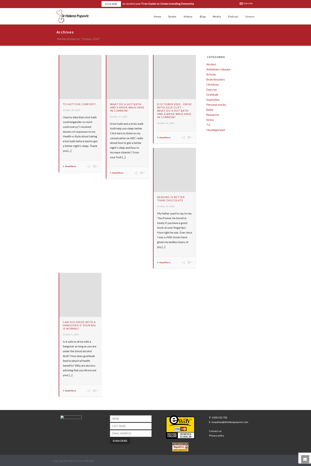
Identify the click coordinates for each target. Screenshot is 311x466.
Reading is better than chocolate (171, 199)
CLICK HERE (111, 4)
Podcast (233, 16)
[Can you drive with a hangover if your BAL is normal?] (80, 295)
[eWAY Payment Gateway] (180, 426)
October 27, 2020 (118, 116)
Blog (203, 16)
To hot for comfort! (79, 104)
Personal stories (216, 104)
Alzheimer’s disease (218, 69)
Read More (70, 166)
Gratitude (212, 94)
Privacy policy (216, 435)
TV (208, 124)
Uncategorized (215, 129)
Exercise (211, 89)
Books (172, 16)
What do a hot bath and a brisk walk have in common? (127, 107)
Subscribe (248, 3)
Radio (209, 109)
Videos (188, 16)
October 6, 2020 (71, 334)
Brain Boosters (215, 79)
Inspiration (213, 99)
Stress (210, 119)
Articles (211, 74)
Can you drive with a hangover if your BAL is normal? (79, 325)
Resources (212, 114)
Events (250, 16)
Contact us (215, 431)
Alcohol (211, 64)
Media (217, 16)
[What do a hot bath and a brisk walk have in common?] (127, 77)
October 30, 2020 (71, 110)
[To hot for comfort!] (80, 77)
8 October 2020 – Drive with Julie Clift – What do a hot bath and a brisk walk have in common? (174, 111)
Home (157, 16)
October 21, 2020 (165, 123)
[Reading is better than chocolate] (175, 170)
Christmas (212, 84)
